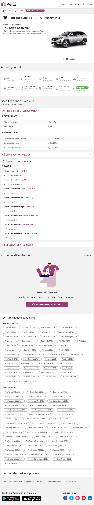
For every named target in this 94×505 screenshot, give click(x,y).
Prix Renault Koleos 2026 (14, 428)
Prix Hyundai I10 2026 (36, 450)
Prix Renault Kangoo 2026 (61, 397)
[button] (47, 110)
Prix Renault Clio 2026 (13, 392)
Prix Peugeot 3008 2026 (14, 414)
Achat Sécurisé (15, 482)
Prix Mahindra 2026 (12, 355)
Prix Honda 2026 (29, 372)
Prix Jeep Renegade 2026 (56, 446)
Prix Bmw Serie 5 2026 (62, 459)
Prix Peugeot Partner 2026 (42, 410)
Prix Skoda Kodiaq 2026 (13, 459)
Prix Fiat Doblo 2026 (58, 428)
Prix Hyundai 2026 (12, 350)
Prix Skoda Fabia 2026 (13, 463)
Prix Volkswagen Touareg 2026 (43, 423)
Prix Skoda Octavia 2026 (36, 419)
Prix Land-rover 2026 (31, 377)
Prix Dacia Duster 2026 (37, 397)
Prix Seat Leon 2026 (79, 428)
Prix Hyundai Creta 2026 (45, 437)
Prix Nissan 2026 (77, 355)
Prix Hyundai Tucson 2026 (14, 405)
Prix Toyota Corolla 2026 (14, 455)
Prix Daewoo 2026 (12, 368)
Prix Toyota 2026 (48, 337)
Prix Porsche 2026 (48, 328)
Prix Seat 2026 (10, 332)
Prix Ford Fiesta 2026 (37, 428)
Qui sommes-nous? (55, 482)
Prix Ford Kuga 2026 (68, 423)
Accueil (7, 11)
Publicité (40, 482)
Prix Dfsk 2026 (64, 341)
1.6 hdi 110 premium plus (35, 11)
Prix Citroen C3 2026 (36, 401)
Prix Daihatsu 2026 (31, 368)
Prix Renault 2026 (67, 328)
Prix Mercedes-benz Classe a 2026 (18, 437)
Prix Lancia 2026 (11, 377)
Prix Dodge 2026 (50, 368)
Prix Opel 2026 (10, 328)
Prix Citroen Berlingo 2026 (39, 414)
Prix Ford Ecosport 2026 (38, 455)
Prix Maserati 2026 (70, 377)
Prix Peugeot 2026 (29, 328)
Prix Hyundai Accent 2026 (62, 405)
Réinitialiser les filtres (49, 305)
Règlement (29, 482)
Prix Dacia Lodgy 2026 (13, 419)
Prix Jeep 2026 (65, 372)
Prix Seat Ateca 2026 (13, 446)
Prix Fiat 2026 (81, 341)
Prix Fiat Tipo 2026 (34, 446)
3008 (22, 11)
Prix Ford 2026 (10, 346)
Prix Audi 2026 (50, 359)
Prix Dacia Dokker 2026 (35, 392)
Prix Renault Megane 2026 (58, 441)
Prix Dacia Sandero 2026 (14, 397)
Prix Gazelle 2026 (45, 346)
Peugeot (15, 11)
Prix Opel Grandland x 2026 (38, 459)
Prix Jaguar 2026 (47, 372)
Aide (4, 482)
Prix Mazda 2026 (11, 381)
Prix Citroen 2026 (29, 341)
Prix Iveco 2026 (47, 350)
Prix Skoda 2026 (28, 332)
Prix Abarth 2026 (11, 359)
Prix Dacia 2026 (47, 341)
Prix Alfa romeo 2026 (31, 359)
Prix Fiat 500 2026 (67, 437)
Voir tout (87, 256)
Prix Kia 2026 (64, 350)
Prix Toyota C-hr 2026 (34, 441)
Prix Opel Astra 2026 (12, 441)
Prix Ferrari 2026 (11, 372)
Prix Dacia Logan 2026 (58, 392)
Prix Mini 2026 (28, 381)
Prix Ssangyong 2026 (66, 332)
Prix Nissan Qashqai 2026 (59, 401)
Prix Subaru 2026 (11, 337)
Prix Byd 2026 (10, 363)
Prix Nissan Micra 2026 (13, 432)
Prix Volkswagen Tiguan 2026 (16, 423)
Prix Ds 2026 (67, 368)
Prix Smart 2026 (46, 332)
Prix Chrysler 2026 (66, 363)
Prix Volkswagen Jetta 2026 (63, 455)
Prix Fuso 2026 (27, 346)
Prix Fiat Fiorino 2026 (62, 414)
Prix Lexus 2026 (51, 377)
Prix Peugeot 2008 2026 (59, 450)
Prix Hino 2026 (63, 346)
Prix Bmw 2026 (67, 359)
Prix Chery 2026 (27, 363)
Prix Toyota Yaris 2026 (38, 405)
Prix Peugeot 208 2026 (13, 401)
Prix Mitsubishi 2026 (57, 355)
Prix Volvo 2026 (11, 341)
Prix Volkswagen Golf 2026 (37, 432)
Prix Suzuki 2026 (30, 337)
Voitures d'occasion (83, 4)
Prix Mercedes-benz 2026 (34, 355)
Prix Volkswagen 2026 (69, 337)
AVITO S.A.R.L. (72, 482)
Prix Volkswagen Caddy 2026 (15, 410)
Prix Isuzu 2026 (30, 350)
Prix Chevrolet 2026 (46, 363)
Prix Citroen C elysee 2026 (63, 432)
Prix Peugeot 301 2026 (60, 419)
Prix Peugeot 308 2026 (13, 450)
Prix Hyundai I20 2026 (66, 410)
